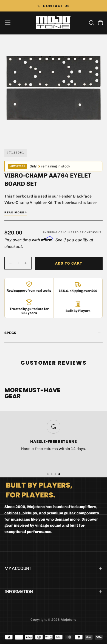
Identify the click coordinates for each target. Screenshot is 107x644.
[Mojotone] (39, 490)
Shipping (50, 232)
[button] (7, 22)
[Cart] (100, 23)
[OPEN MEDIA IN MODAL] (100, 133)
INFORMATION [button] (18, 591)
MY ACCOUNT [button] (17, 568)
